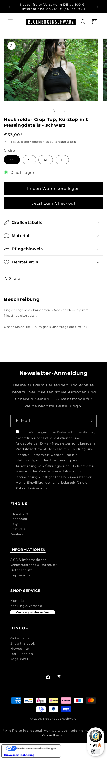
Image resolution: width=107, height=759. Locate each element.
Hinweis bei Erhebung (19, 754)
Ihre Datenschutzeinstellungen (36, 748)
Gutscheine (20, 638)
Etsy (14, 524)
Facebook (18, 519)
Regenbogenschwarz (60, 718)
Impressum (20, 575)
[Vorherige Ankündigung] (9, 6)
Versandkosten (65, 142)
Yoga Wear (19, 659)
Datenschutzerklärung (76, 432)
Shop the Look (22, 643)
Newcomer (19, 648)
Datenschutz (21, 570)
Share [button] (14, 278)
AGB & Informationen (28, 560)
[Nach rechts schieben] (65, 111)
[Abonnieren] (90, 421)
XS (12, 159)
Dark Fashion (21, 654)
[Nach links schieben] (42, 111)
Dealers (16, 534)
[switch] (95, 751)
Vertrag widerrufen (32, 612)
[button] (10, 21)
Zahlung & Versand (26, 606)
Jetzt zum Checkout (54, 203)
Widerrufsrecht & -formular (33, 565)
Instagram (19, 513)
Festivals (17, 529)
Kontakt (17, 601)
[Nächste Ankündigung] (97, 6)
